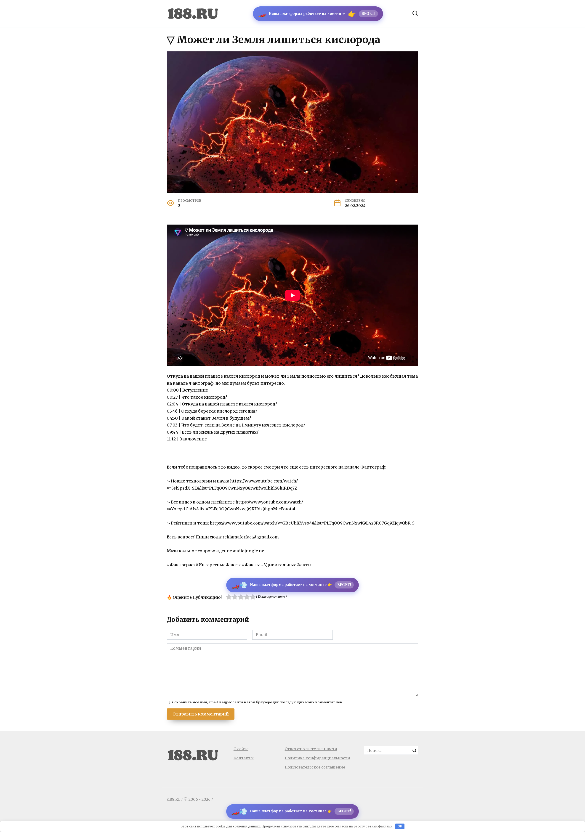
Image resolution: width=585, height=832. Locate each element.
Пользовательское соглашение (315, 767)
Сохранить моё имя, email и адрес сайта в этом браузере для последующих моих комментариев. (257, 702)
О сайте (241, 749)
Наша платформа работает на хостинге (316, 14)
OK (400, 826)
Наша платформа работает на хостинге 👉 (291, 585)
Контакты (244, 758)
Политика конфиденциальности (317, 758)
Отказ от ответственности (311, 749)
